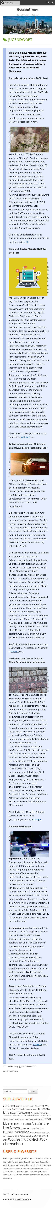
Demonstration (30, 1110)
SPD (17, 1136)
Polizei (40, 1128)
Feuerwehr (35, 1113)
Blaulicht (37, 1044)
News (15, 1128)
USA (34, 1135)
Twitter (22, 1136)
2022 (23, 1106)
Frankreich (7, 1116)
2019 (6, 1106)
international (15, 1119)
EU (20, 1113)
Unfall (28, 1136)
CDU (47, 1106)
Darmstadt (18, 1109)
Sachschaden (35, 1133)
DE (27, 242)
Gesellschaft (29, 1116)
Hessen (44, 1116)
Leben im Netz (35, 1119)
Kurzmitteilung (12, 1067)
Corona (7, 1109)
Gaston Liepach (18, 1116)
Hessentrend (27, 9)
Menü (50, 2)
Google (37, 1116)
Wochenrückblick (23, 1139)
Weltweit (25, 437)
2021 (18, 1106)
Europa (37, 819)
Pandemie (24, 1128)
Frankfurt (44, 1113)
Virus (40, 1136)
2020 (12, 1106)
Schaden (43, 1133)
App (27, 1106)
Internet (25, 1120)
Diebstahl (14, 1113)
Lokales (15, 651)
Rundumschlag (16, 1132)
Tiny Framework (22, 1200)
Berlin (31, 1106)
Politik (32, 1128)
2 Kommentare (12, 1071)
